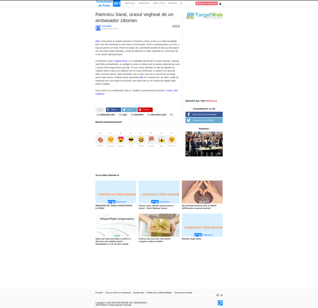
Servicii (172, 3)
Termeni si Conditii (183, 293)
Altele (176, 26)
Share (113, 110)
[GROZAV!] (100, 139)
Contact (99, 293)
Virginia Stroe (120, 61)
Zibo (97, 41)
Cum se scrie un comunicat (118, 293)
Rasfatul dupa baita (191, 239)
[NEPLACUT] (171, 139)
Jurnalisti (144, 3)
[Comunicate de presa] (107, 3)
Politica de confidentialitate (159, 293)
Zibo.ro (142, 77)
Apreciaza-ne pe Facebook (204, 114)
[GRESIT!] (151, 139)
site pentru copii (158, 115)
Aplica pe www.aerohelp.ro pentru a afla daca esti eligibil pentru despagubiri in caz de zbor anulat (113, 241)
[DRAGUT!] (110, 139)
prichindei (138, 115)
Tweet (129, 110)
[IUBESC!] (120, 139)
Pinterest (146, 110)
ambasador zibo (107, 115)
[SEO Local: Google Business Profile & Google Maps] (204, 16)
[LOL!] (131, 139)
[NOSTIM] (141, 139)
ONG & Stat (159, 3)
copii (124, 115)
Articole (130, 3)
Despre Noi (139, 293)
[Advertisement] (204, 59)
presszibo (107, 26)
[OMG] (161, 139)
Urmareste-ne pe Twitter (203, 120)
